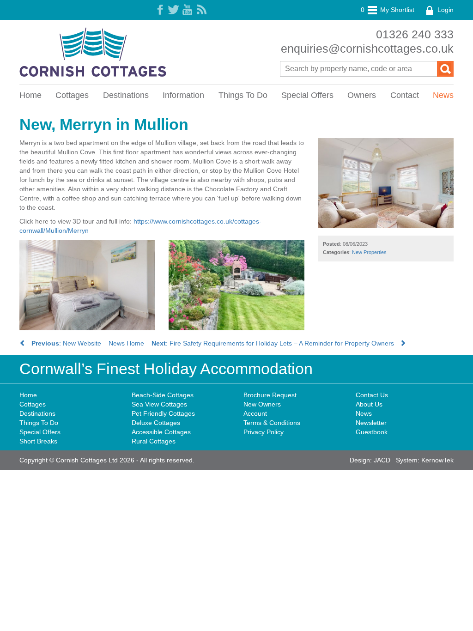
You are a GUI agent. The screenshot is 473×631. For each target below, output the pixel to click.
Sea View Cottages (159, 404)
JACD (382, 460)
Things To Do (242, 95)
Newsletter (371, 422)
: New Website (66, 343)
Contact (404, 95)
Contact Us (372, 395)
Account (255, 413)
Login (445, 9)
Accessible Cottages (161, 432)
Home (30, 95)
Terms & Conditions (271, 422)
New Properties (369, 252)
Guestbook (372, 432)
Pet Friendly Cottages (163, 413)
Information (183, 95)
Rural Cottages (154, 441)
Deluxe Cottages (156, 422)
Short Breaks (38, 441)
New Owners (262, 404)
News (443, 95)
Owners (361, 95)
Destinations (126, 95)
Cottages (72, 95)
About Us (369, 404)
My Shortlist (387, 9)
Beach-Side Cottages (163, 395)
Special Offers (307, 95)
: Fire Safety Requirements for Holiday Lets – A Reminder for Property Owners (276, 343)
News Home (126, 343)
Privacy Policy (263, 432)
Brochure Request (270, 395)
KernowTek (437, 460)
